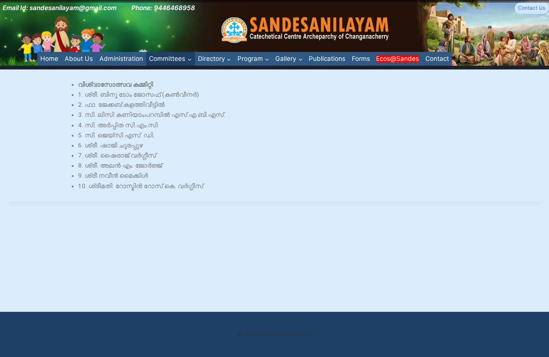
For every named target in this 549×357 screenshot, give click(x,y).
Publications (327, 58)
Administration (121, 58)
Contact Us (531, 8)
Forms (361, 58)
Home (49, 58)
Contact (437, 58)
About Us (79, 58)
